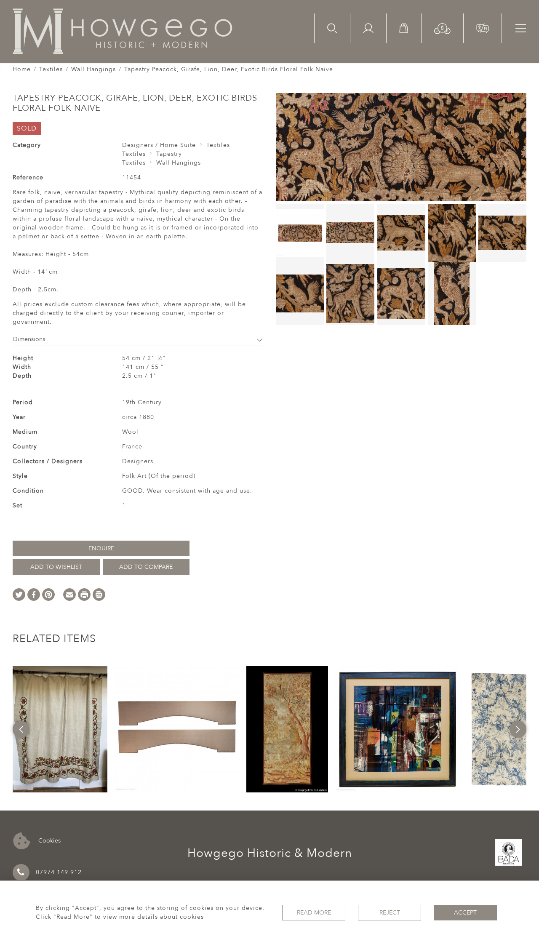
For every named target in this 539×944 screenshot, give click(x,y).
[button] (442, 28)
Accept (465, 913)
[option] (60, 729)
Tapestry (169, 154)
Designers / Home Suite (159, 145)
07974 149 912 (59, 872)
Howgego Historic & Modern (269, 853)
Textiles (51, 69)
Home (22, 69)
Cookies (49, 840)
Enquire (101, 548)
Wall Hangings (93, 69)
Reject (389, 913)
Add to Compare (146, 567)
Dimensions (29, 339)
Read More (314, 913)
